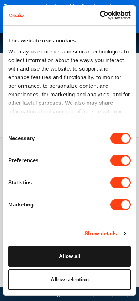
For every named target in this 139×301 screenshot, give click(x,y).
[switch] (120, 160)
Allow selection (70, 279)
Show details (100, 233)
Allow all (69, 256)
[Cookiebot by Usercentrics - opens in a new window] (100, 15)
